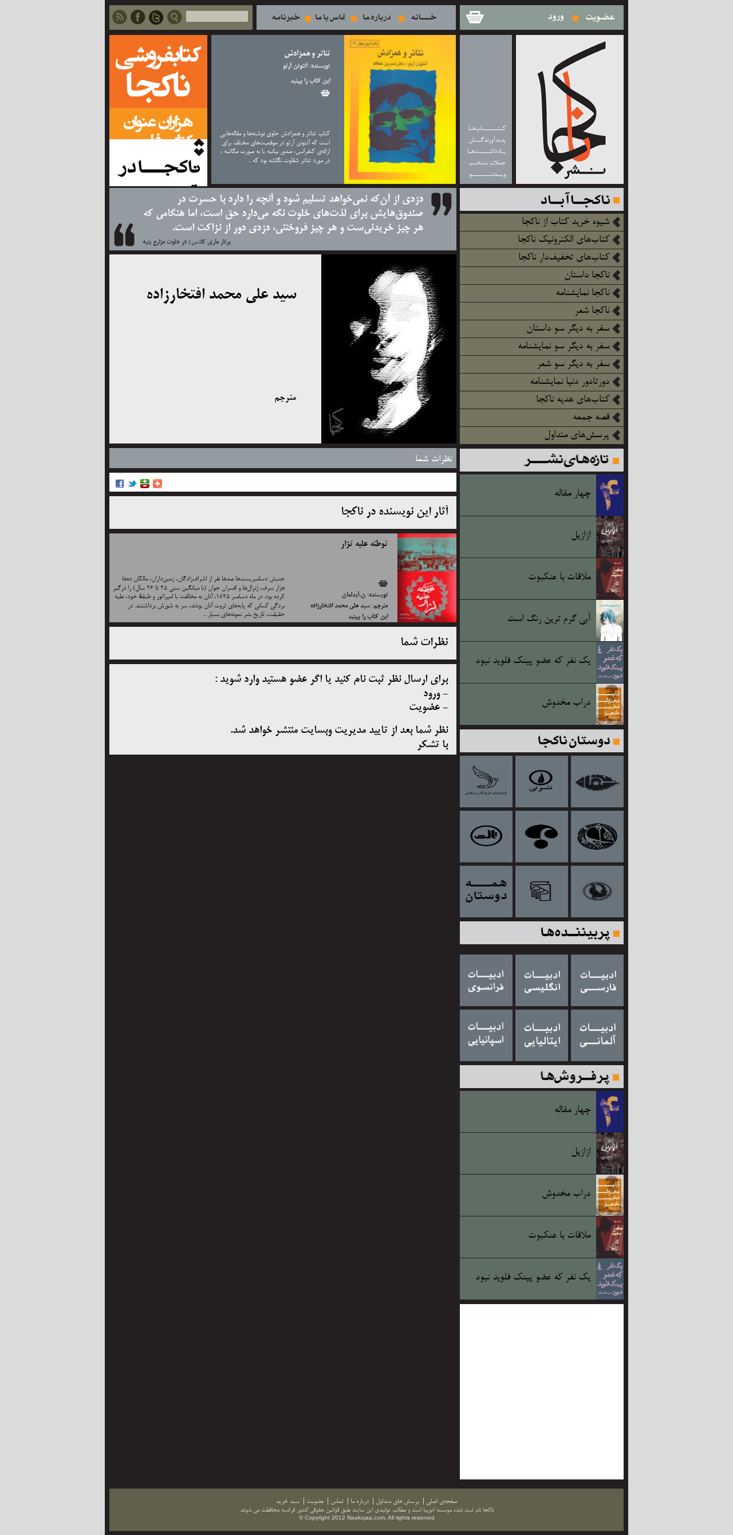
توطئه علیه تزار (364, 544)
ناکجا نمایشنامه (582, 293)
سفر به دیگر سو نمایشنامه (563, 346)
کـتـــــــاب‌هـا (487, 128)
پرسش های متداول (397, 1501)
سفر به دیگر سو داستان (567, 329)
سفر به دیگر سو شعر (573, 364)
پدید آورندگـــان (487, 140)
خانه (424, 17)
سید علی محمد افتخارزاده (340, 606)
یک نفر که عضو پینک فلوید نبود (532, 661)
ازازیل (580, 535)
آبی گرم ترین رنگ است (548, 619)
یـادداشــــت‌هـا (486, 151)
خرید (325, 93)
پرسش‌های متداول (576, 435)
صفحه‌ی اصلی (441, 1501)
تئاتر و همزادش (307, 54)
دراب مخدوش (566, 703)
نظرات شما (433, 459)
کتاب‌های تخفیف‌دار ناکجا (563, 258)
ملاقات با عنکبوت (559, 577)
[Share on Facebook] (119, 486)
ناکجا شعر (591, 311)
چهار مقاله (572, 494)
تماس (330, 17)
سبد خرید (474, 17)
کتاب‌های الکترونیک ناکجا (563, 240)
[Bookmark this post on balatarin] (144, 486)
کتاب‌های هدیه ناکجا (572, 400)
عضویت (600, 17)
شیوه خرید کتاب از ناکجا (565, 222)
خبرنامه (286, 17)
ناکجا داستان (586, 275)
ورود (556, 17)
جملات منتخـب (487, 163)
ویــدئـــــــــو (487, 174)
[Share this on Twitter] (132, 486)
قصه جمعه (591, 417)
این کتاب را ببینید (310, 81)
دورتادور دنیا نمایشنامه (569, 382)
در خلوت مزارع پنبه (165, 242)
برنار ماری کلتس (211, 242)
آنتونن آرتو (295, 66)
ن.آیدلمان (353, 595)
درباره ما (377, 17)
